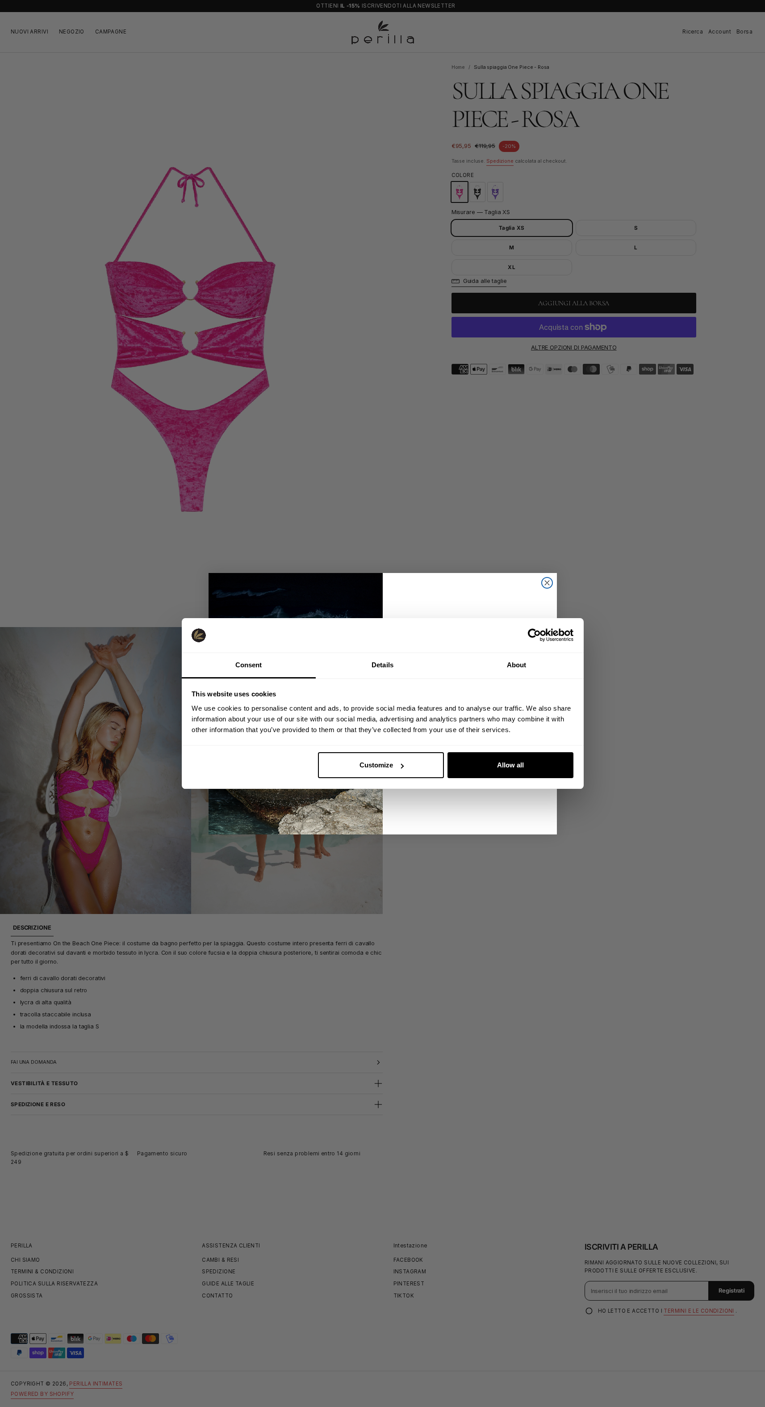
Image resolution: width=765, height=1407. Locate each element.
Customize (376, 765)
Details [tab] (382, 665)
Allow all (510, 765)
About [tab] (517, 665)
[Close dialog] (547, 582)
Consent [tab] (248, 665)
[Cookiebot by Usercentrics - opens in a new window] (534, 635)
